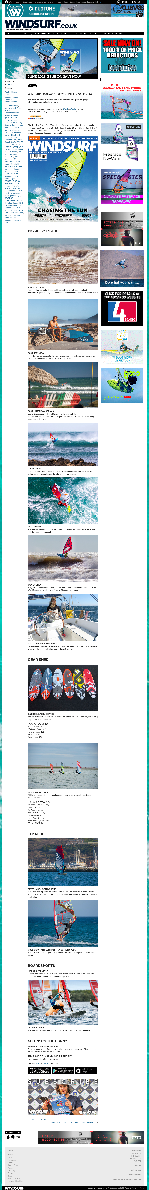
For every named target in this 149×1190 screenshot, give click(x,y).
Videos (55, 34)
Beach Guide (73, 34)
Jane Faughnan (11, 152)
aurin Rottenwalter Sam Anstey (12, 113)
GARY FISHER (17, 142)
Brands (83, 34)
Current (9, 94)
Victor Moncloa (10, 215)
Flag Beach (15, 135)
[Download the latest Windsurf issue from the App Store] (8, 1136)
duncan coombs (11, 128)
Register (135, 2)
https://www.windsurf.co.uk (97, 1188)
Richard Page (10, 183)
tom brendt (19, 213)
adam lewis (13, 106)
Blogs (10, 1176)
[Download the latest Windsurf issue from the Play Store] (13, 1136)
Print (65, 109)
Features (24, 34)
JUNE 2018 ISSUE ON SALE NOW (54, 77)
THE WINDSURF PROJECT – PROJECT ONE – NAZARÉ (71, 1122)
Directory (11, 1170)
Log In (125, 2)
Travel (63, 34)
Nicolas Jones (10, 176)
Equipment (34, 34)
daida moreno (17, 125)
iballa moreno (10, 149)
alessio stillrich (10, 108)
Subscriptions (135, 1175)
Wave (142, 1188)
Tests (15, 34)
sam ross (12, 191)
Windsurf (8, 99)
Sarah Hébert (15, 193)
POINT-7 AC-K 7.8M (12, 181)
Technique (45, 34)
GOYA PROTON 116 (13, 145)
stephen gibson (11, 210)
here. (101, 2)
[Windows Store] (86, 1070)
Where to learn (115, 34)
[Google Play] (63, 1070)
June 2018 (9, 157)
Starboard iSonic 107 (13, 208)
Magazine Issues (11, 97)
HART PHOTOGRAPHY (14, 147)
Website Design (131, 1188)
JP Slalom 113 (15, 154)
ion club (19, 149)
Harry (9, 84)
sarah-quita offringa (12, 196)
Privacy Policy (14, 1178)
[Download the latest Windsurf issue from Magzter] (18, 1136)
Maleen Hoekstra (11, 169)
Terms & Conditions (16, 1181)
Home (8, 34)
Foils (104, 34)
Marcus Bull (9, 171)
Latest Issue (94, 34)
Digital (73, 109)
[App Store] (39, 1070)
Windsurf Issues (11, 92)
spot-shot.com (15, 206)
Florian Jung (10, 137)
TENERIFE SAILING (38, 1120)
